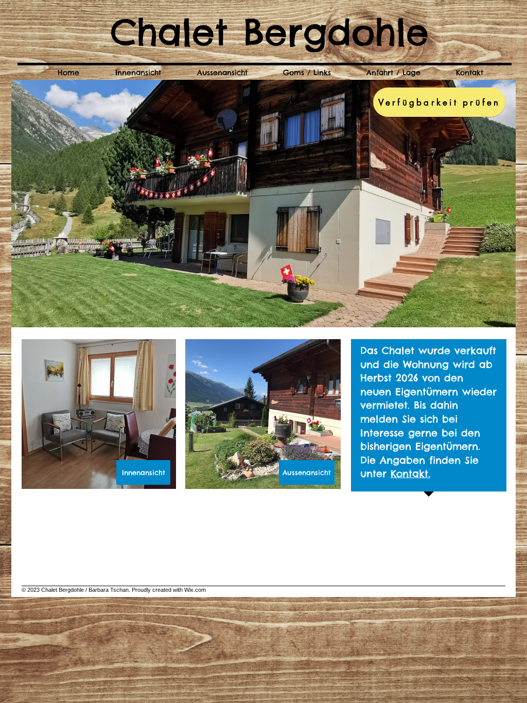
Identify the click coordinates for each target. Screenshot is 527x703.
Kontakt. (410, 473)
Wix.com (195, 590)
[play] (490, 318)
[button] (263, 203)
